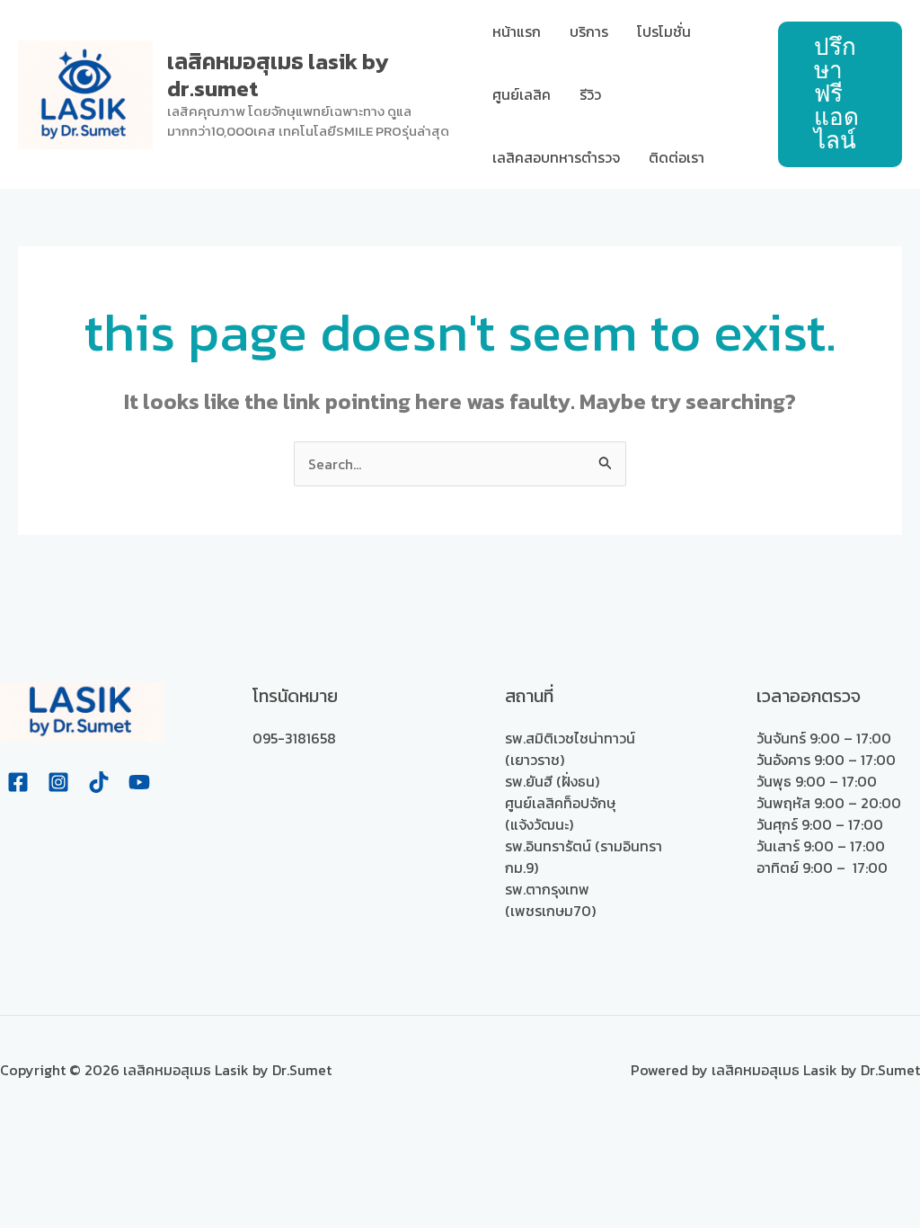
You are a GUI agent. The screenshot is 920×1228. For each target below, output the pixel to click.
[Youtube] (139, 782)
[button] (840, 94)
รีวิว (590, 94)
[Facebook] (18, 782)
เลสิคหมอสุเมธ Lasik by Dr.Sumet (278, 74)
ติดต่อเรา (676, 157)
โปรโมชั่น (664, 31)
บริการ (589, 31)
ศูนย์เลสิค (521, 94)
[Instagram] (58, 782)
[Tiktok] (99, 782)
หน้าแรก (516, 31)
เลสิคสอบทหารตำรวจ (556, 157)
